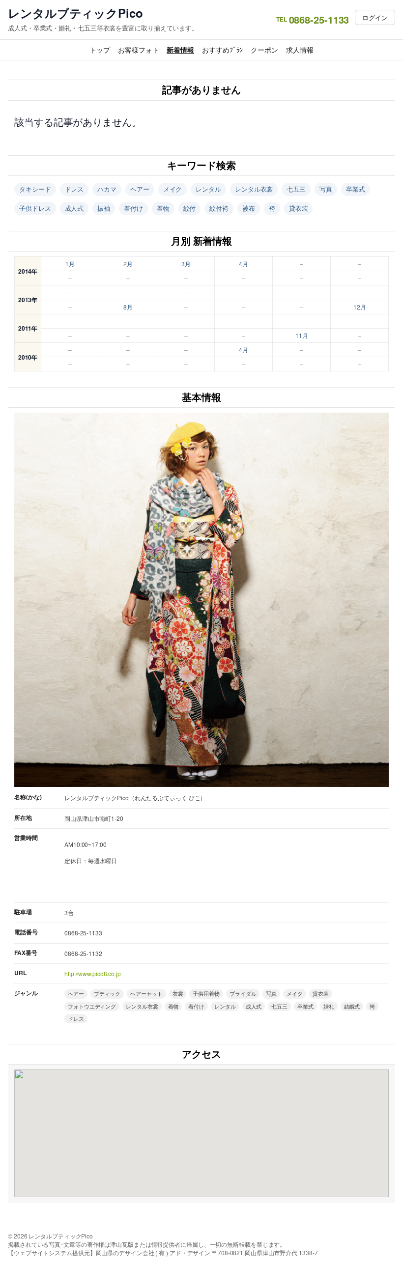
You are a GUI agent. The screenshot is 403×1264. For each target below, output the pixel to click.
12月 (359, 307)
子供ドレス (35, 208)
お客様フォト (138, 50)
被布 (248, 208)
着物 (163, 208)
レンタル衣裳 (254, 189)
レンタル (208, 189)
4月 (243, 263)
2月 (128, 263)
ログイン (375, 17)
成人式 (74, 208)
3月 (186, 263)
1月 (70, 263)
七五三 (296, 189)
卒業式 (355, 189)
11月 (301, 335)
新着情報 (180, 50)
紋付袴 (219, 208)
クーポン (264, 50)
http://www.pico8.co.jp (92, 973)
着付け (133, 208)
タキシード (35, 189)
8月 (128, 307)
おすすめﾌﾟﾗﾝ (222, 50)
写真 (325, 189)
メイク (172, 189)
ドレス (74, 189)
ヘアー (139, 189)
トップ (99, 50)
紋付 (189, 208)
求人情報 (300, 50)
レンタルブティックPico (75, 13)
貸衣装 (298, 208)
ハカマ (106, 189)
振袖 (103, 208)
